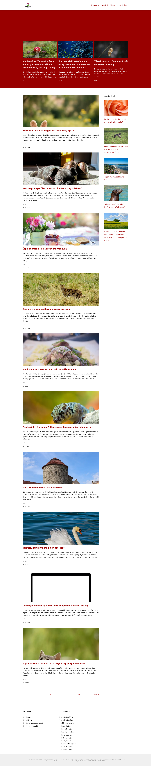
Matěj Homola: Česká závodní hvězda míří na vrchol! (49, 369)
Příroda (112, 5)
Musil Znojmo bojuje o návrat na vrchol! (43, 487)
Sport (119, 5)
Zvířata (124, 5)
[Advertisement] (75, 27)
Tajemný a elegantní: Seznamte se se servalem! (47, 309)
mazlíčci (25, 143)
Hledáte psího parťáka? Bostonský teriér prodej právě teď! (52, 188)
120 (79, 695)
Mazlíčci (105, 5)
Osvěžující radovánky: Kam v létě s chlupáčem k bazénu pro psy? (56, 605)
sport (24, 264)
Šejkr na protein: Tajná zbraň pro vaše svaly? (46, 248)
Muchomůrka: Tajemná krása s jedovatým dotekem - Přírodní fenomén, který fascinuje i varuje (39, 64)
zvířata (24, 204)
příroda (24, 80)
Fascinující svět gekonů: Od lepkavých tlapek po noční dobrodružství (58, 427)
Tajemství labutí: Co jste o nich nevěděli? (44, 548)
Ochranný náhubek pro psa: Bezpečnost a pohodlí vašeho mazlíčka (116, 150)
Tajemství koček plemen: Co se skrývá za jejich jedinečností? (54, 663)
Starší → (96, 695)
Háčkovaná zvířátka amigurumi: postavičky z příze (49, 130)
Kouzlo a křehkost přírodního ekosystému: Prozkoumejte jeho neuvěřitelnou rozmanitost (74, 64)
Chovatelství (95, 5)
